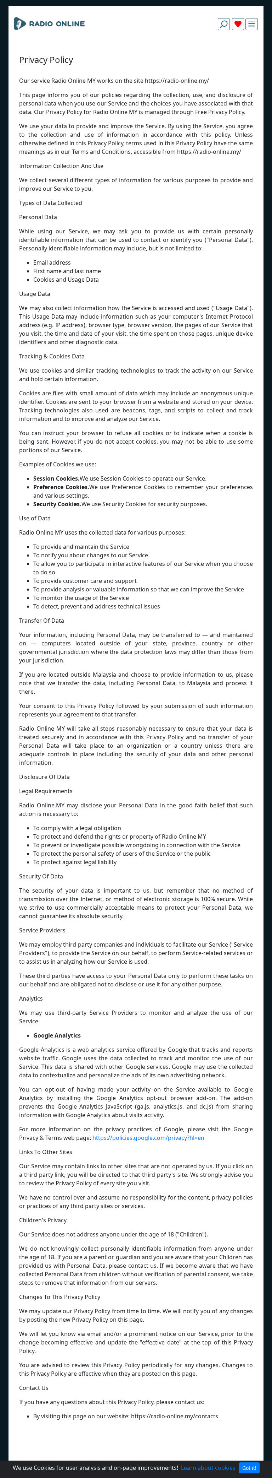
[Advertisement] (136, 52)
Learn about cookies (208, 1468)
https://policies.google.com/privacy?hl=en (148, 1138)
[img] (251, 24)
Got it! (249, 1468)
